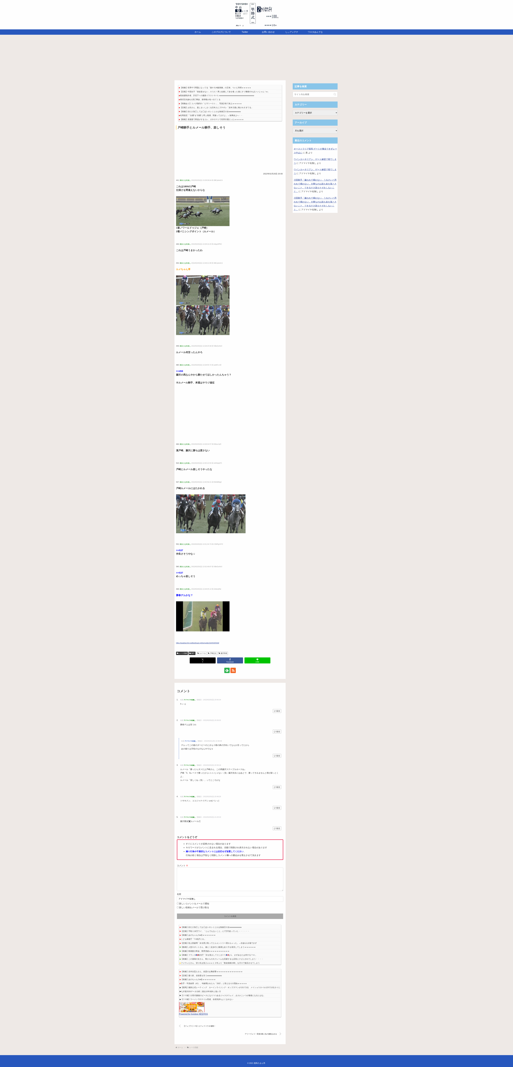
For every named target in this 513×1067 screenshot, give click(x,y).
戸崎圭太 (213, 653)
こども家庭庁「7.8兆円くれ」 (193, 939)
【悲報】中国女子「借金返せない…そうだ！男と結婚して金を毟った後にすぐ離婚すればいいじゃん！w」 (224, 92)
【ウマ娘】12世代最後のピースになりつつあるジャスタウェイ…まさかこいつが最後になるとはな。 (223, 995)
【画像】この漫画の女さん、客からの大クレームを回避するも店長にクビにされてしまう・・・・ (222, 959)
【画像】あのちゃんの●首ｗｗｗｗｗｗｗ (198, 935)
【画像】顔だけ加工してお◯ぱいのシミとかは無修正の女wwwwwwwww (210, 111)
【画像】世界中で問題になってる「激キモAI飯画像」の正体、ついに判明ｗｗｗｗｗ (215, 88)
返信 (278, 711)
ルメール (202, 653)
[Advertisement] (256, 56)
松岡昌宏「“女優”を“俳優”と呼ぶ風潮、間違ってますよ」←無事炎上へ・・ (211, 115)
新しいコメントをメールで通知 (194, 903)
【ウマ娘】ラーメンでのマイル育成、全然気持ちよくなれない (207, 999)
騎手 (193, 653)
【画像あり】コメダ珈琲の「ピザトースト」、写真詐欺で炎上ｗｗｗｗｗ (211, 103)
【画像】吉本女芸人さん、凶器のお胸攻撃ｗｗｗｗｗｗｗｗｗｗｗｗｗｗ (212, 971)
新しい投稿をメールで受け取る (194, 907)
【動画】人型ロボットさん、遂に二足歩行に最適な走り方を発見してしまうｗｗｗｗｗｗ (218, 947)
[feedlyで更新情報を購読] (227, 670)
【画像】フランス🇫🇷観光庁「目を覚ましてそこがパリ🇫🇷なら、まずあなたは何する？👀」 (219, 955)
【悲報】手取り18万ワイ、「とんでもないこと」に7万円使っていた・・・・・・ (215, 931)
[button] (335, 94)
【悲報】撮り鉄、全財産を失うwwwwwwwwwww (201, 975)
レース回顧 (183, 653)
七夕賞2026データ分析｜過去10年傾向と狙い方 (201, 991)
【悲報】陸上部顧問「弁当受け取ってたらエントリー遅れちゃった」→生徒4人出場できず (219, 943)
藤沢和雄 (224, 653)
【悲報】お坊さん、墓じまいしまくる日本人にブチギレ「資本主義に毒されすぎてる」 (216, 107)
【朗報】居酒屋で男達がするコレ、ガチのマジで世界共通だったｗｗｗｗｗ (212, 119)
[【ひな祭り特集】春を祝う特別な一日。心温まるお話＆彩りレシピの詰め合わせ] (192, 1007)
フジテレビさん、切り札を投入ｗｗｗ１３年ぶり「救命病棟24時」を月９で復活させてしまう (220, 963)
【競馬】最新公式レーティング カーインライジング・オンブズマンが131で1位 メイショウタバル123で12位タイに (230, 987)
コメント (182, 865)
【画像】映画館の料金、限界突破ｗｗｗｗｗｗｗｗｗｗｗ (205, 951)
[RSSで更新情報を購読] (233, 670)
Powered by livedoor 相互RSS (193, 1014)
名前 (179, 894)
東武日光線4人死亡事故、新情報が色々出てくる (200, 99)
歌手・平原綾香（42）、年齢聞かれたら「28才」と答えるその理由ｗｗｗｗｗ (214, 983)
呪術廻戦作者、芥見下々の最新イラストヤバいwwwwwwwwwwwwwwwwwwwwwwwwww (217, 95)
